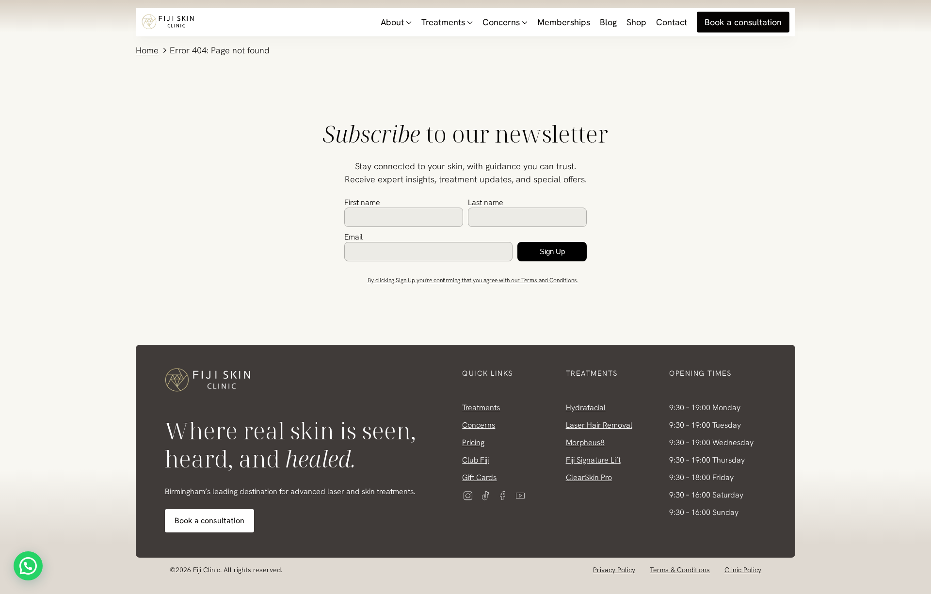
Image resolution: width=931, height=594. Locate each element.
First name (362, 202)
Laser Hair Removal (599, 425)
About (392, 22)
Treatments (443, 22)
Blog (608, 22)
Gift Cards (479, 477)
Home (147, 50)
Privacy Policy (614, 569)
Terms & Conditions (680, 569)
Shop (636, 22)
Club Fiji (475, 460)
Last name (485, 202)
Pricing (473, 442)
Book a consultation (743, 22)
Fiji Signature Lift (593, 460)
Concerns (501, 22)
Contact (671, 22)
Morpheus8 (585, 442)
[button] (28, 565)
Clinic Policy (742, 569)
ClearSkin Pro (589, 477)
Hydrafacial (586, 407)
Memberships (563, 22)
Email (353, 237)
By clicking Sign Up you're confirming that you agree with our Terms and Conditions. (473, 280)
